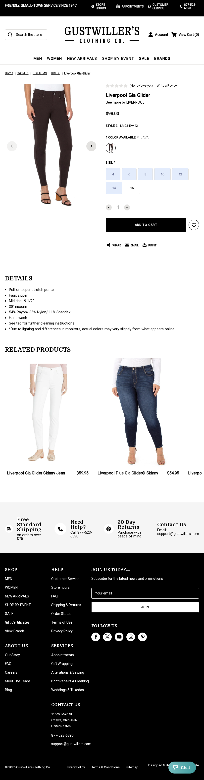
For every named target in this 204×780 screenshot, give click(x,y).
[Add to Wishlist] (194, 225)
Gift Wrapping (62, 664)
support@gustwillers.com (71, 744)
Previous (12, 146)
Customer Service (160, 6)
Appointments (133, 6)
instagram (130, 637)
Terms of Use (61, 622)
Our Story (12, 655)
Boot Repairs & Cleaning (70, 681)
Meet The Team (17, 681)
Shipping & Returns (66, 605)
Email (135, 245)
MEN (38, 58)
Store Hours (101, 6)
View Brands (15, 631)
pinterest (142, 637)
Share (116, 245)
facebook (95, 637)
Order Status (61, 614)
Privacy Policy (62, 631)
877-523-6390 (190, 6)
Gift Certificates (17, 622)
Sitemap (132, 767)
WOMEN (54, 58)
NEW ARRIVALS (82, 58)
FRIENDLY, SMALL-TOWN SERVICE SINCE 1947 (41, 5)
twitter (107, 637)
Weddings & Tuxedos (67, 690)
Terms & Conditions (106, 767)
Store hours (60, 587)
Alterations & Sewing (67, 672)
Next (91, 146)
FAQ (8, 664)
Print (152, 245)
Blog (8, 690)
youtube (119, 637)
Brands (162, 58)
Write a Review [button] (167, 85)
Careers (11, 672)
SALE (144, 58)
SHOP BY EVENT (118, 58)
